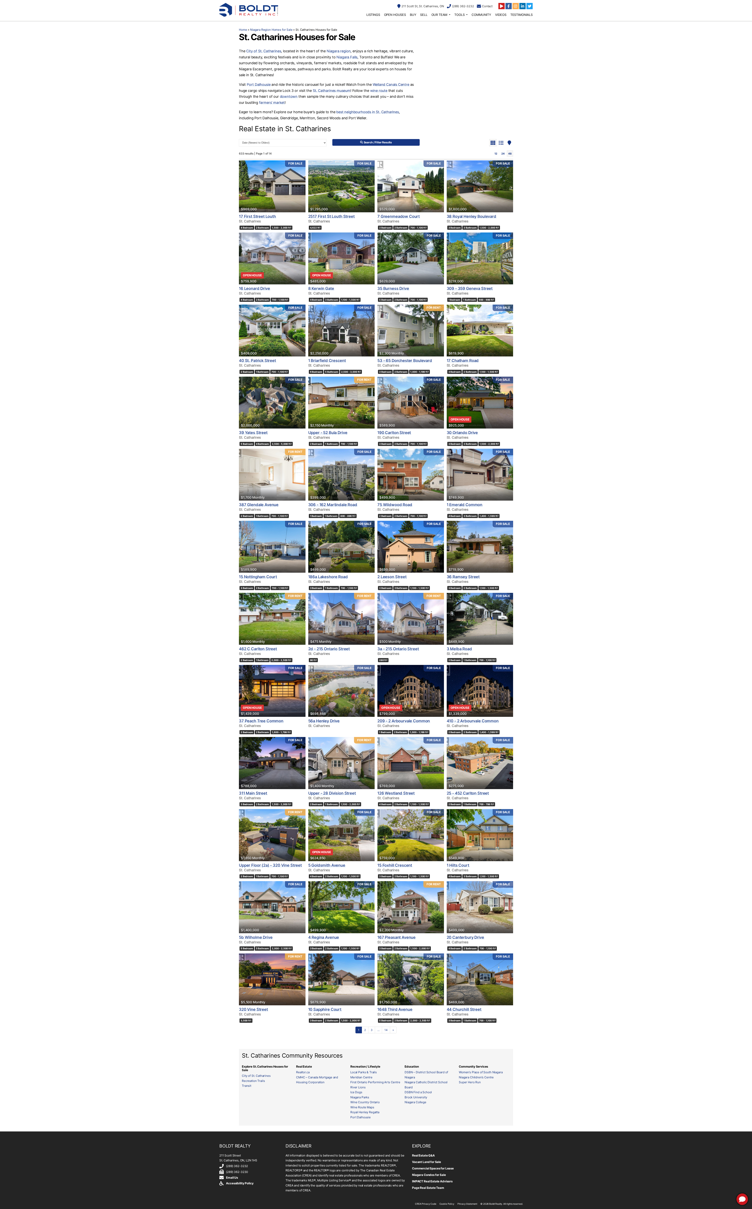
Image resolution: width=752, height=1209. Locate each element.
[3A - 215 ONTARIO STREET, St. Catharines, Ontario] (410, 619)
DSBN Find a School (418, 1092)
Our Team (439, 15)
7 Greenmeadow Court (398, 216)
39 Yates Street (253, 432)
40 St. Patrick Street (257, 360)
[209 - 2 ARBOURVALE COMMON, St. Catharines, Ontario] (410, 691)
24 (503, 153)
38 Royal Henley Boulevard (471, 216)
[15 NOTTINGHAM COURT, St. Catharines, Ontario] (272, 547)
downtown (289, 96)
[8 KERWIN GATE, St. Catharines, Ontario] (341, 258)
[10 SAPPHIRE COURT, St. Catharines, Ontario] (341, 979)
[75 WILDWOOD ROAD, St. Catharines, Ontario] (410, 475)
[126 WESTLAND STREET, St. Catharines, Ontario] (410, 763)
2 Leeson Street (392, 576)
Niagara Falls (346, 57)
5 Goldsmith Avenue (326, 865)
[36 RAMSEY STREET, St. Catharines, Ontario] (480, 547)
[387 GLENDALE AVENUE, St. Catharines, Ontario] (272, 475)
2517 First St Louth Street (331, 216)
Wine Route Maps (362, 1107)
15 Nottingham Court (258, 576)
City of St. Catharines (263, 51)
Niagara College (415, 1102)
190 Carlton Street (394, 432)
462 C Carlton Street (258, 649)
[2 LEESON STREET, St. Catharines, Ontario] (410, 547)
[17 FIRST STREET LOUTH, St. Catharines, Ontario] (272, 186)
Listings (373, 15)
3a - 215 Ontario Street (398, 649)
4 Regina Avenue (323, 937)
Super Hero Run (470, 1082)
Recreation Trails (253, 1081)
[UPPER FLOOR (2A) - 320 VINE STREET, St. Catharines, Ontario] (272, 835)
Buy (413, 15)
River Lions (357, 1087)
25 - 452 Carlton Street (468, 793)
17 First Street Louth (257, 216)
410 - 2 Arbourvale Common (473, 721)
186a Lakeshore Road (328, 576)
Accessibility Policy (239, 1183)
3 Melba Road (459, 649)
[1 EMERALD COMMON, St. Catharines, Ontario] (480, 475)
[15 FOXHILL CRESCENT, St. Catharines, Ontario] (410, 835)
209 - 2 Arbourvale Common (403, 721)
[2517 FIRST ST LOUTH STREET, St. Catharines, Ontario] (341, 186)
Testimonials (521, 15)
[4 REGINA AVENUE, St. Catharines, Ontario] (341, 907)
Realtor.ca (303, 1072)
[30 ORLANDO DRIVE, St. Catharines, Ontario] (480, 403)
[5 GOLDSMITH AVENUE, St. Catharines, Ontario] (341, 835)
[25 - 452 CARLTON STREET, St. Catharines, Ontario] (480, 763)
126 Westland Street (396, 793)
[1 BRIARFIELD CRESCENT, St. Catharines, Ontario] (341, 330)
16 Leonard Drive (254, 288)
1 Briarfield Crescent (327, 360)
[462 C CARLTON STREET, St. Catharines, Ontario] (272, 619)
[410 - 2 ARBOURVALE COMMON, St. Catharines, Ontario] (480, 691)
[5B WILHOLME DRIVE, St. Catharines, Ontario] (272, 907)
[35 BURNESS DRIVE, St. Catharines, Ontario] (410, 258)
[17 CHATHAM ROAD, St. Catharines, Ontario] (480, 330)
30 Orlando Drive (462, 432)
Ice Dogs (356, 1092)
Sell (423, 15)
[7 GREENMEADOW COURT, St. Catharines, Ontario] (410, 186)
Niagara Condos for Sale (429, 1175)
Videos (500, 15)
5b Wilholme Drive (255, 937)
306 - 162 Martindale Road (332, 504)
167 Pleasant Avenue (396, 937)
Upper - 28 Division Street (332, 793)
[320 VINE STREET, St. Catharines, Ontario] (272, 979)
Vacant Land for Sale (426, 1162)
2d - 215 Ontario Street (329, 649)
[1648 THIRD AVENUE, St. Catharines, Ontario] (410, 979)
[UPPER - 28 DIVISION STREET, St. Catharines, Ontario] (341, 763)
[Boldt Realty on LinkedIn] (522, 6)
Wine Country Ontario (365, 1102)
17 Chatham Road (463, 360)
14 (386, 1030)
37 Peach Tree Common (261, 721)
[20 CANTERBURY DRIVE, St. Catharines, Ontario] (480, 907)
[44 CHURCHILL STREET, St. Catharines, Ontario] (480, 979)
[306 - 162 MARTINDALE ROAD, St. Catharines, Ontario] (341, 475)
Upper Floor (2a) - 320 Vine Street (270, 865)
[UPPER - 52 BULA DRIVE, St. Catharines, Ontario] (341, 403)
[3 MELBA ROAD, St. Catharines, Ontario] (480, 619)
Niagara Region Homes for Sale (271, 30)
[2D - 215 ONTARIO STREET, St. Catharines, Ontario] (341, 619)
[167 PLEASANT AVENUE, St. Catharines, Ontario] (410, 907)
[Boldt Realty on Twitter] (529, 6)
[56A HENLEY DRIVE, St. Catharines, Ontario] (341, 691)
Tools (459, 15)
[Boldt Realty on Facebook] (508, 6)
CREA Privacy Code (425, 1203)
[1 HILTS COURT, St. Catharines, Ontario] (480, 835)
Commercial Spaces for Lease (433, 1168)
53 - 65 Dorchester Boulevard (404, 360)
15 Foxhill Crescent (394, 865)
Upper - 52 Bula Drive (327, 432)
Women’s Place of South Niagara (481, 1072)
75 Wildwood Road (394, 504)
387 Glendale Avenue (258, 504)
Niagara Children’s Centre (476, 1077)
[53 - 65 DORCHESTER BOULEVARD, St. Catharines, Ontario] (410, 330)
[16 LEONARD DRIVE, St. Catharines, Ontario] (272, 258)
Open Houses (395, 15)
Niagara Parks (359, 1097)
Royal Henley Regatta (364, 1112)
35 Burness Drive (393, 288)
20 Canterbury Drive (465, 937)
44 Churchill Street (464, 1009)
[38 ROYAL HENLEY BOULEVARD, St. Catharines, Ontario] (480, 186)
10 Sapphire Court (324, 1009)
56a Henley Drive (324, 721)
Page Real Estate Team (428, 1188)
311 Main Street (253, 793)
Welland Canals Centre (391, 84)
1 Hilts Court (458, 865)
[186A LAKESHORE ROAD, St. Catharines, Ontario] (341, 547)
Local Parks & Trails (363, 1072)
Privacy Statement (467, 1203)
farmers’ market (272, 102)
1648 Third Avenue (394, 1009)
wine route (378, 91)
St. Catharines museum (331, 91)
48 (510, 153)
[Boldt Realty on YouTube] (501, 6)
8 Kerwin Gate (321, 288)
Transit (246, 1086)
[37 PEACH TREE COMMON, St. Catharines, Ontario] (272, 691)
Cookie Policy (446, 1203)
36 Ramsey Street (463, 576)
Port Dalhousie (258, 84)
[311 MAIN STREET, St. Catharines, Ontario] (272, 763)
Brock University (416, 1097)
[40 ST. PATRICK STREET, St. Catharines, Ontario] (272, 330)
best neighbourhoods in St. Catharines (367, 112)
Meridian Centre (361, 1077)
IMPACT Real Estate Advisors (432, 1181)
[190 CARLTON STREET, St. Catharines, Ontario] (410, 403)
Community (481, 15)
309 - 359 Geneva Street (470, 288)
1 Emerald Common (465, 504)
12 (495, 153)
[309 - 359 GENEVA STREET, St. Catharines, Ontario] (480, 258)
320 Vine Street (253, 1009)
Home (243, 30)
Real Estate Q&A (423, 1155)
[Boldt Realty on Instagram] (515, 6)
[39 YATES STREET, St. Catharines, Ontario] (272, 403)
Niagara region (339, 51)
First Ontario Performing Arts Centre (375, 1082)
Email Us (232, 1177)
